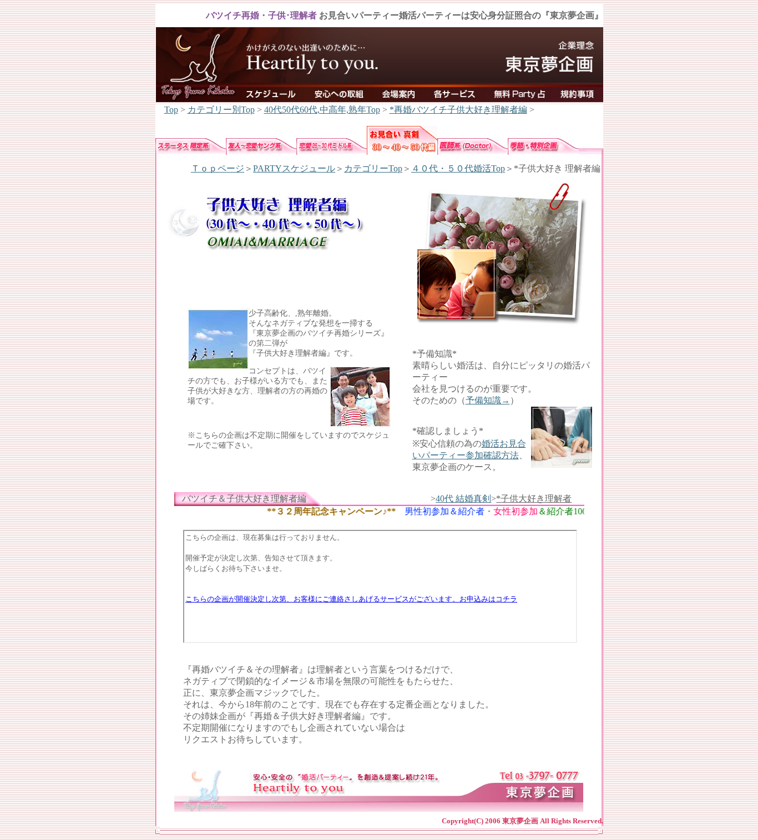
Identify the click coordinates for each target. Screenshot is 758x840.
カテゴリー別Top (221, 109)
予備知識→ (488, 400)
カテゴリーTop (373, 168)
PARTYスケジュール (294, 168)
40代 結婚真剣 (463, 498)
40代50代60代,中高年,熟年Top (322, 109)
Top (171, 109)
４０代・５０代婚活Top (458, 168)
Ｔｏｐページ (217, 168)
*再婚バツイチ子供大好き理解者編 (458, 109)
